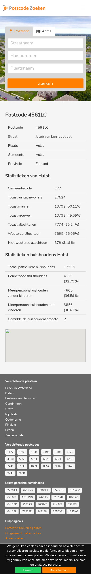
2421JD (43, 497)
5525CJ (72, 504)
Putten (9, 430)
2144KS (57, 504)
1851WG (27, 497)
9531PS (27, 504)
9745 (10, 473)
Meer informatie (59, 570)
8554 (46, 466)
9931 (22, 473)
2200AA (12, 490)
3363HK (44, 490)
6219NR (28, 490)
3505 (58, 452)
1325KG (73, 511)
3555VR (58, 511)
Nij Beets (11, 414)
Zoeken (45, 83)
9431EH (42, 511)
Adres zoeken (15, 538)
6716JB (11, 497)
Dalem (9, 393)
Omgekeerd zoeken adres (23, 533)
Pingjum (10, 425)
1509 (22, 452)
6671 (58, 459)
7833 (22, 466)
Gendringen (13, 404)
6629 (46, 459)
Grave (9, 409)
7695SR (27, 511)
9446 (70, 466)
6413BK (12, 504)
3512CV (75, 490)
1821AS (73, 497)
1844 (34, 452)
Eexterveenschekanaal (20, 398)
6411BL (12, 511)
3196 (46, 452)
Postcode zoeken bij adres (23, 528)
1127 (10, 452)
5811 (34, 459)
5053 (22, 459)
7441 (10, 466)
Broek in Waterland (18, 388)
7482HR (59, 490)
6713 (70, 459)
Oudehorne (13, 420)
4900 (10, 459)
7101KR (58, 497)
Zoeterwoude (14, 435)
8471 (34, 466)
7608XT (42, 504)
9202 (58, 466)
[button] (83, 8)
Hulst (40, 145)
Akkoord (28, 570)
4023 (70, 452)
